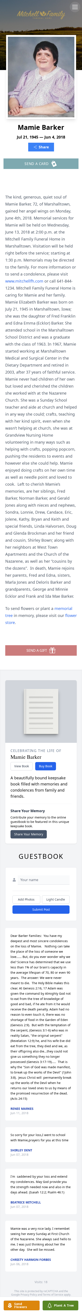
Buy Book (45, 766)
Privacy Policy (29, 1294)
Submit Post (41, 909)
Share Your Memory (28, 834)
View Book (21, 766)
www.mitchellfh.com (24, 281)
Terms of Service (53, 1294)
